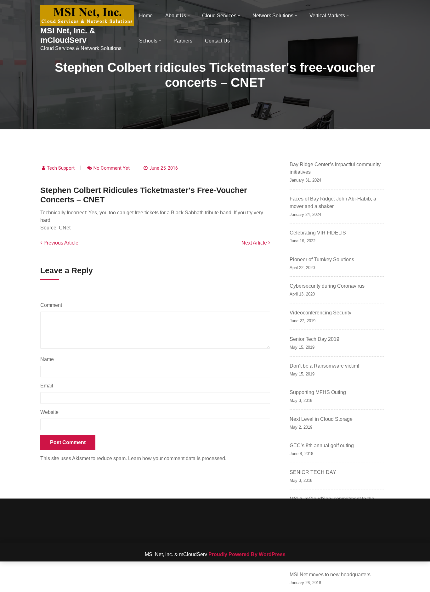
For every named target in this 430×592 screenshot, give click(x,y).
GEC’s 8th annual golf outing (322, 445)
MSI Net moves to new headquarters (330, 574)
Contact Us (217, 40)
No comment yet (111, 168)
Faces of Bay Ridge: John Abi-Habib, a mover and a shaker (333, 202)
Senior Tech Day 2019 (314, 339)
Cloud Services (219, 15)
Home (146, 15)
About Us (175, 15)
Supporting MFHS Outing (318, 392)
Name (48, 359)
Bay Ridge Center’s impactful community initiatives (335, 168)
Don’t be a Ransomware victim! (324, 366)
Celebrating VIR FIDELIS (318, 232)
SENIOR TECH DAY (313, 472)
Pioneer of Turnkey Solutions (322, 259)
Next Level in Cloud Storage (321, 419)
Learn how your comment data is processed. (177, 458)
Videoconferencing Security (320, 312)
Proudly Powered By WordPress (247, 554)
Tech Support (61, 168)
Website (49, 412)
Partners (182, 40)
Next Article (254, 242)
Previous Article (60, 242)
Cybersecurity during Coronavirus (327, 286)
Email (48, 385)
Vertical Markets (327, 15)
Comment (52, 305)
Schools (148, 40)
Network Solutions (272, 15)
